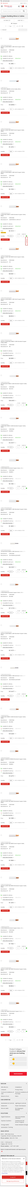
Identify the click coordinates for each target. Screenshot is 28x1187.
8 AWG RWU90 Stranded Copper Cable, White (12, 468)
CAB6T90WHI (4, 1010)
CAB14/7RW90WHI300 (6, 340)
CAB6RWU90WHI (5, 926)
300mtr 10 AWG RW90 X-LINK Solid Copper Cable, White (13, 173)
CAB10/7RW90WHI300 (6, 632)
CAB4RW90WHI (4, 715)
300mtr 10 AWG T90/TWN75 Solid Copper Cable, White (12, 844)
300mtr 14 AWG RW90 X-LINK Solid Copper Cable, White (13, 300)
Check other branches (8, 60)
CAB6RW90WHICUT (6, 213)
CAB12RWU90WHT (5, 757)
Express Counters (6, 1120)
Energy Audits (5, 1124)
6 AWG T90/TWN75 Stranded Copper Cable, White (13, 1011)
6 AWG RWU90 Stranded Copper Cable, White (12, 928)
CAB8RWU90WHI (5, 466)
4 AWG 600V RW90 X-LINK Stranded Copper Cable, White (13, 717)
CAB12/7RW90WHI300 (6, 507)
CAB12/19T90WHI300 (6, 884)
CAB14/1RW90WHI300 (6, 297)
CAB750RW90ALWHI (6, 550)
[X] (24, 1158)
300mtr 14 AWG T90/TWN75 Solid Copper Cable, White (12, 257)
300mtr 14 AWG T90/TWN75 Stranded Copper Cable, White (14, 969)
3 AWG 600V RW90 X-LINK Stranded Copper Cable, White (13, 426)
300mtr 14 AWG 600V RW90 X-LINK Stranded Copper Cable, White (13, 342)
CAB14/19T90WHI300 (6, 967)
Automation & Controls (7, 1103)
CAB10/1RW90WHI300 (6, 171)
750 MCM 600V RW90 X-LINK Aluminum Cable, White (13, 551)
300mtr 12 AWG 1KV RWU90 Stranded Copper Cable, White (13, 759)
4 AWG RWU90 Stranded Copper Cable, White (12, 592)
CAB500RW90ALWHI (6, 674)
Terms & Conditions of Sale (7, 1092)
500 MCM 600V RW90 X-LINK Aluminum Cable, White (13, 675)
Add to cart (5, 71)
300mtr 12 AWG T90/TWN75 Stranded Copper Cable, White (14, 886)
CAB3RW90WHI (4, 424)
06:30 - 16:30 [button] (23, 3)
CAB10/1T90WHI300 (6, 842)
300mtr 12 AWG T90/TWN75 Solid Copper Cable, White (12, 130)
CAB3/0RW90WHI (5, 382)
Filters (7, 20)
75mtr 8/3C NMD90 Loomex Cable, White (11, 89)
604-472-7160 (14, 1138)
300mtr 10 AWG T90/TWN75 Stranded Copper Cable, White (14, 802)
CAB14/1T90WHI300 (6, 255)
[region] (13, 1171)
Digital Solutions (5, 1116)
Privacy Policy (4, 1173)
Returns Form (5, 1096)
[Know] (8, 236)
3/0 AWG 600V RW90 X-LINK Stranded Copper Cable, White (14, 384)
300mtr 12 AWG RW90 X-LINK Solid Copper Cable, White (13, 47)
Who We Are (4, 1087)
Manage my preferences (13, 1181)
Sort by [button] (20, 20)
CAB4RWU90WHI (5, 591)
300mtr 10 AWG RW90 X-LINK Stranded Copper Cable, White (14, 634)
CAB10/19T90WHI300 (6, 800)
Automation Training (7, 1127)
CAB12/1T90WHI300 (6, 128)
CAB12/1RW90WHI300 (6, 45)
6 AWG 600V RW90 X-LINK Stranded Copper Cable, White (13, 215)
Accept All (13, 1177)
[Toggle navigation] (2, 6)
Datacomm (4, 1105)
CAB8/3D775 (4, 87)
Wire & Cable (4, 1108)
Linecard (3, 1089)
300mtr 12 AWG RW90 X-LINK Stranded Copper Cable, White (14, 510)
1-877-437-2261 (6, 1)
